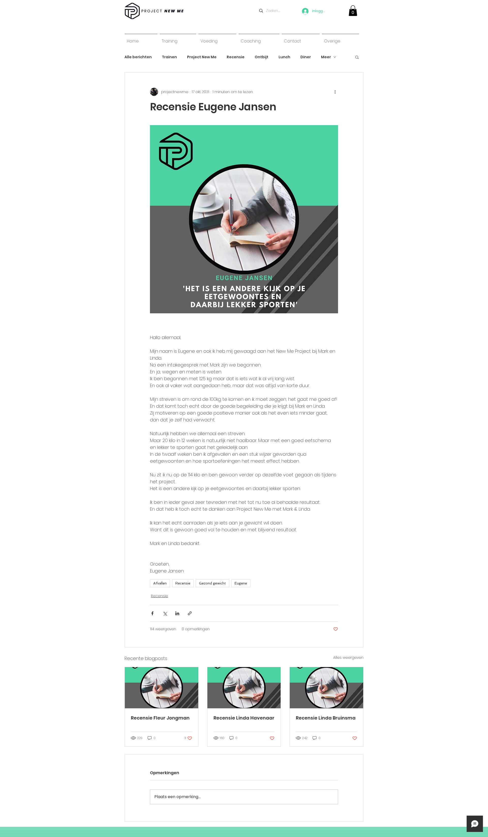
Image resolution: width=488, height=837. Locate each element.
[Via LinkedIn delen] (177, 613)
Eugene (241, 583)
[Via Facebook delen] (152, 613)
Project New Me (202, 57)
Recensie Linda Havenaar (244, 718)
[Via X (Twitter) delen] (164, 613)
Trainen (169, 57)
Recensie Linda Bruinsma (326, 718)
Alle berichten (138, 57)
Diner (305, 57)
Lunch (284, 57)
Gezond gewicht (212, 583)
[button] (357, 57)
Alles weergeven (348, 657)
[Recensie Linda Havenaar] (244, 687)
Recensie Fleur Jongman (160, 718)
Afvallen (160, 583)
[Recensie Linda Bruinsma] (326, 687)
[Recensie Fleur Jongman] (161, 687)
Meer (326, 57)
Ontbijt (261, 57)
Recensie (236, 57)
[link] (352, 10)
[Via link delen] (189, 613)
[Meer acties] (335, 92)
